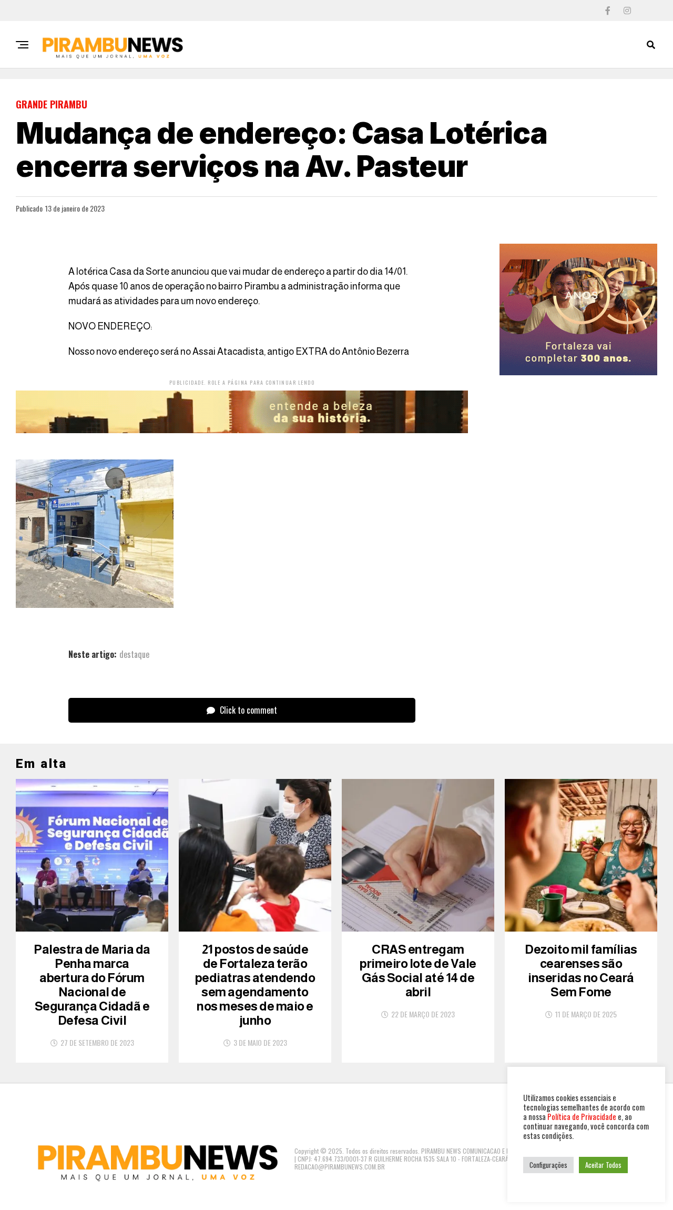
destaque (134, 654)
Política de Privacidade (581, 1116)
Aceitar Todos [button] (603, 1164)
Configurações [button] (548, 1164)
